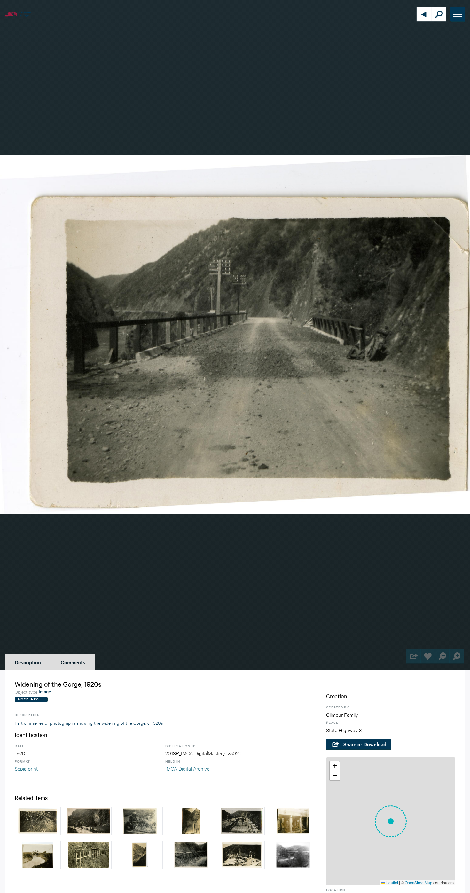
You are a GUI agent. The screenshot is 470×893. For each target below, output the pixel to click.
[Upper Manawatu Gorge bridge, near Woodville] (293, 855)
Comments (73, 662)
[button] (391, 821)
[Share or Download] (413, 656)
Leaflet (391, 882)
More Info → (31, 699)
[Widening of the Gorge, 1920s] (38, 821)
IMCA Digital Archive (187, 768)
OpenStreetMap (418, 882)
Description (28, 662)
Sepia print (26, 768)
